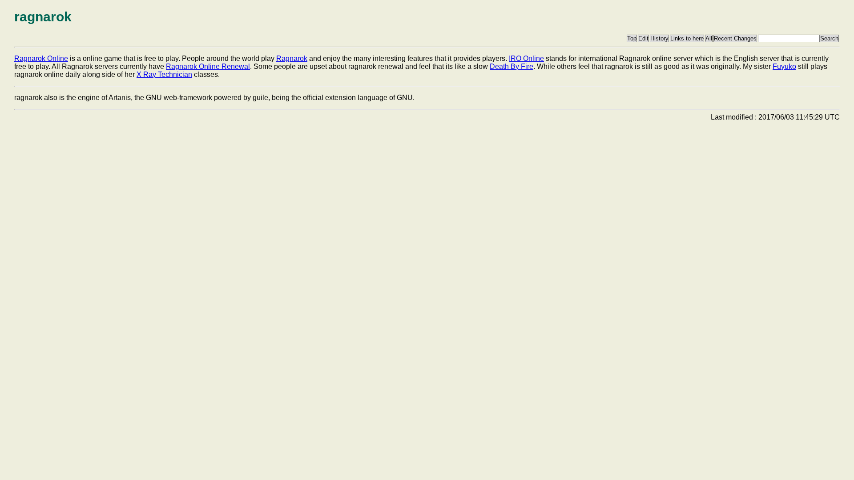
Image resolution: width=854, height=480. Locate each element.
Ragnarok (291, 58)
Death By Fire (511, 66)
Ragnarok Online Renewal (208, 66)
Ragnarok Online (41, 58)
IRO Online (526, 58)
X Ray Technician (164, 74)
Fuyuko (784, 66)
